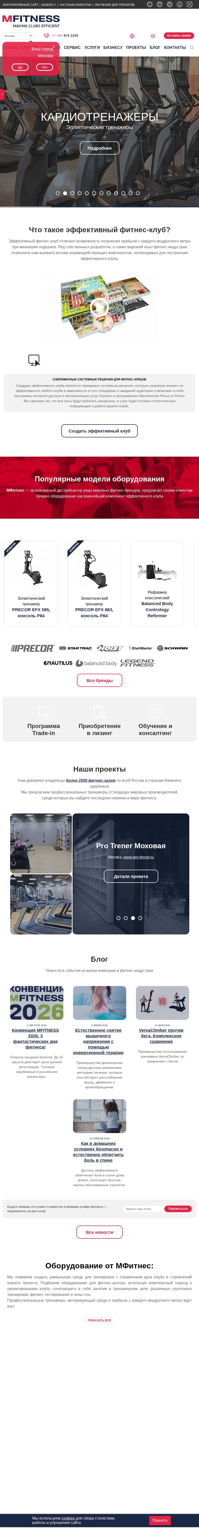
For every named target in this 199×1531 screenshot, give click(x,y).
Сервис (72, 48)
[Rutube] (179, 4)
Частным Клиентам (75, 5)
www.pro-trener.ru (139, 857)
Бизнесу (49, 5)
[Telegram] (170, 4)
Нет (45, 67)
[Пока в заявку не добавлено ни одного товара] (154, 35)
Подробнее (100, 148)
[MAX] (189, 4)
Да (20, 67)
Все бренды (100, 680)
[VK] (160, 4)
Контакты (175, 48)
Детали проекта (131, 876)
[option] (31, 583)
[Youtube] (150, 4)
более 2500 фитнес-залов (91, 780)
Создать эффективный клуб (99, 431)
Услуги (92, 48)
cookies (68, 1518)
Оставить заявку (179, 35)
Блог (155, 48)
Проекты (136, 48)
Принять (160, 1520)
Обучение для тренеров (114, 5)
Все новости (99, 1232)
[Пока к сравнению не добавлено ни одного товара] (134, 35)
